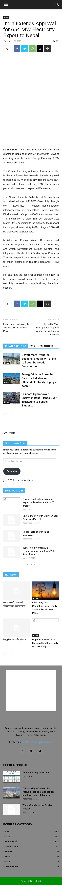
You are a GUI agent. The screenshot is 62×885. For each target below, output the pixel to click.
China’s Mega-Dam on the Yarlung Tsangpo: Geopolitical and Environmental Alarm (38, 791)
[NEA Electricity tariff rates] (11, 777)
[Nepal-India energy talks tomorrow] (11, 536)
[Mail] (31, 751)
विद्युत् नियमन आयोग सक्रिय (14, 639)
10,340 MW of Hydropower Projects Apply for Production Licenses (47, 329)
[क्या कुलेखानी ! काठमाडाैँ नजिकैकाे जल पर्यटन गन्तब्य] (16, 590)
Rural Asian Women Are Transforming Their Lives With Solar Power (38, 551)
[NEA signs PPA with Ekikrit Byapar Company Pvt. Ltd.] (11, 520)
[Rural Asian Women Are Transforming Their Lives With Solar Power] (11, 552)
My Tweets (9, 432)
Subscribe (12, 471)
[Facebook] (22, 751)
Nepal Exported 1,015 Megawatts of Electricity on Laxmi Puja (45, 643)
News (6, 17)
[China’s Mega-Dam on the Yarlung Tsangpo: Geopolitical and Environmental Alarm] (11, 792)
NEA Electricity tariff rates (36, 772)
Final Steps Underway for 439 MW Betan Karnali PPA (16, 328)
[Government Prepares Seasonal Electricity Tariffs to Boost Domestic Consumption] (11, 358)
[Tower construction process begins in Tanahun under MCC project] (11, 503)
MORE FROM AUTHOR (41, 346)
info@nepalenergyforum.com (37, 742)
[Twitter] (40, 751)
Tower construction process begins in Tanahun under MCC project (38, 502)
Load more (30, 564)
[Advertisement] (31, 123)
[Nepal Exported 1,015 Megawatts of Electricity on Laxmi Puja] (45, 628)
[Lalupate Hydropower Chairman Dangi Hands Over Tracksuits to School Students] (11, 398)
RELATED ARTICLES (15, 346)
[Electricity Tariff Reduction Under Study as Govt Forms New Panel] (45, 590)
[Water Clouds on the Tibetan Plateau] (11, 809)
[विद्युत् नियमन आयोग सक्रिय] (16, 628)
